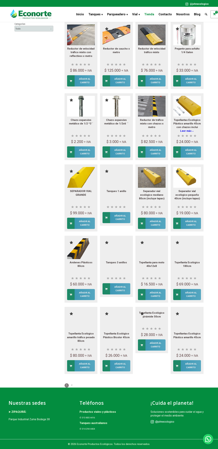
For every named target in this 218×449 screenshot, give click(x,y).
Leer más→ (187, 130)
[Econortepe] (31, 14)
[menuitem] (196, 4)
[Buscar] (206, 14)
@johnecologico (199, 4)
